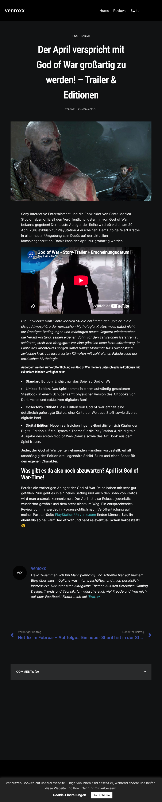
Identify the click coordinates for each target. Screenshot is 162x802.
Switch (136, 10)
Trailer (84, 35)
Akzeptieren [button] (102, 795)
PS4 (75, 35)
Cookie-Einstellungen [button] (69, 795)
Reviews (119, 10)
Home (104, 10)
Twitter (94, 596)
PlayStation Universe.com (75, 514)
